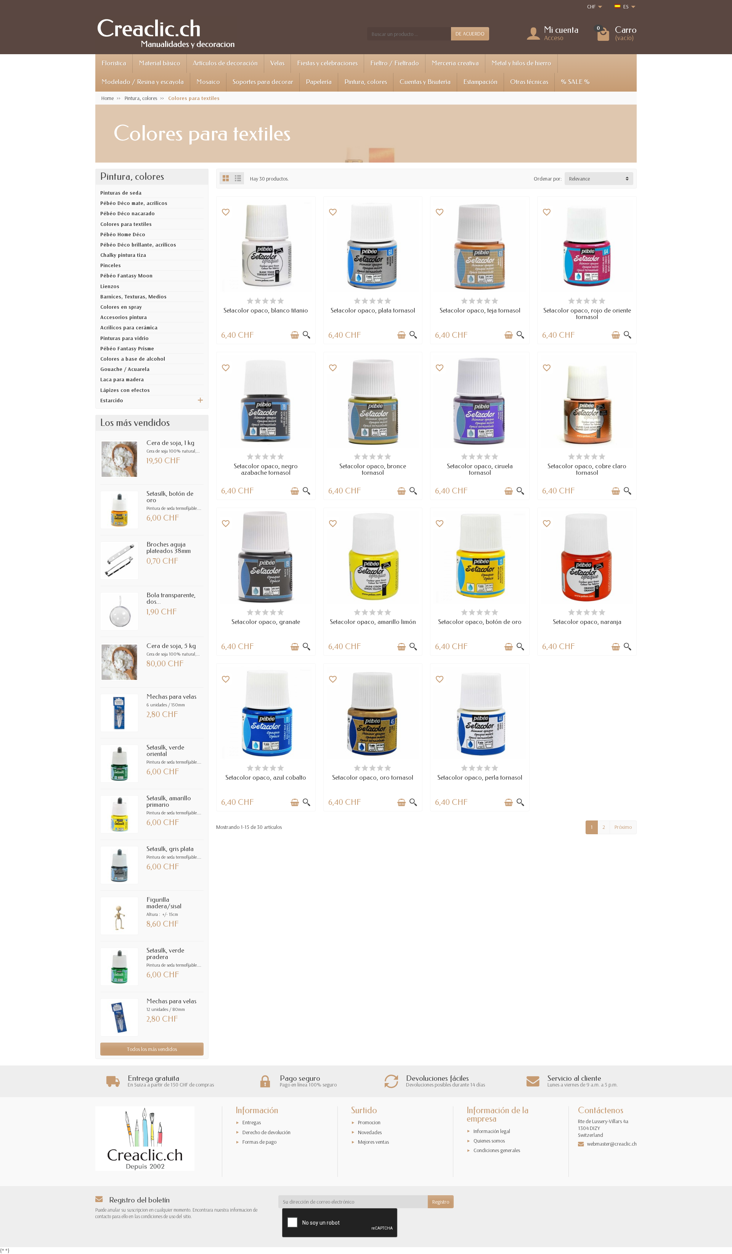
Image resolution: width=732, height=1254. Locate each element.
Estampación (480, 81)
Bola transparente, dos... (171, 598)
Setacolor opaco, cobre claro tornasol (586, 469)
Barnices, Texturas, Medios (133, 296)
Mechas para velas (171, 696)
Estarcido (111, 400)
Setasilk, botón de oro (169, 497)
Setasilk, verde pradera (165, 954)
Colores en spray (121, 306)
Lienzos (109, 286)
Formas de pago (259, 1141)
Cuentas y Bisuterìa (425, 81)
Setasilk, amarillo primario (168, 801)
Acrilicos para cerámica (128, 327)
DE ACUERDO (470, 33)
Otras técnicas (529, 81)
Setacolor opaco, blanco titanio (265, 310)
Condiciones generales (497, 1150)
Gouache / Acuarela (124, 369)
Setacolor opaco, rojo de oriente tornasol (587, 314)
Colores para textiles (126, 224)
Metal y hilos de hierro (521, 63)
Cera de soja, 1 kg (170, 442)
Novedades (370, 1132)
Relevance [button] (579, 178)
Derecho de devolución (266, 1132)
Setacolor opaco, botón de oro (480, 621)
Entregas (251, 1122)
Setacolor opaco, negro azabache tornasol (266, 469)
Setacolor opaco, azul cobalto (265, 777)
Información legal (492, 1131)
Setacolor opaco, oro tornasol (372, 777)
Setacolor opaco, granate (265, 621)
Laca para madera (122, 379)
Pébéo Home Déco (122, 234)
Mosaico (208, 81)
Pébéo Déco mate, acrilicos (133, 203)
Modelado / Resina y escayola (142, 81)
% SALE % (575, 81)
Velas (277, 63)
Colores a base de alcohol (132, 358)
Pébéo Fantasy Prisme (127, 348)
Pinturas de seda (120, 192)
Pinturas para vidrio (124, 338)
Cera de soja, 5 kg (171, 646)
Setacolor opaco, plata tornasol (373, 310)
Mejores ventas (373, 1141)
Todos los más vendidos (152, 1049)
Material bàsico (159, 63)
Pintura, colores (365, 81)
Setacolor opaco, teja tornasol (480, 310)
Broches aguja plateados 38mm (168, 547)
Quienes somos (489, 1140)
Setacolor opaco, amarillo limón (373, 621)
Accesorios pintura (123, 317)
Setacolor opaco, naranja (587, 621)
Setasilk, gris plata (170, 849)
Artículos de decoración (225, 63)
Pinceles (110, 265)
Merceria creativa (455, 63)
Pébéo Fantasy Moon (126, 275)
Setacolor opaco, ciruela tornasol (480, 469)
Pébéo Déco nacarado (127, 213)
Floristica (113, 63)
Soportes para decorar (263, 81)
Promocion (369, 1122)
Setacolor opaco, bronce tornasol (372, 469)
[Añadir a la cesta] (294, 335)
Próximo (623, 827)
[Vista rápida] (306, 335)
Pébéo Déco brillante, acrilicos (138, 244)
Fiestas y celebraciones (327, 63)
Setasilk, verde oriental (165, 751)
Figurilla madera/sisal (163, 903)
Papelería (319, 81)
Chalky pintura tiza (123, 254)
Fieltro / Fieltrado (394, 63)
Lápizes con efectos (125, 390)
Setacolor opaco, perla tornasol (479, 777)
